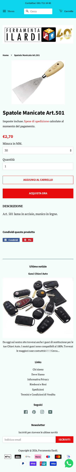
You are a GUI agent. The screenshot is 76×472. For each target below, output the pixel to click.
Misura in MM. (12, 143)
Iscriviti (64, 440)
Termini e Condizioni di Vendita (38, 394)
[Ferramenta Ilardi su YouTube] (50, 412)
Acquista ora (38, 193)
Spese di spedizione (36, 121)
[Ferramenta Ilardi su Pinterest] (34, 412)
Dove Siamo (38, 374)
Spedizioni (38, 389)
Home (6, 55)
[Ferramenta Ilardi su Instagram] (42, 412)
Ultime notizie (38, 267)
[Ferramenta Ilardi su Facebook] (26, 412)
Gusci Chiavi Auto (38, 274)
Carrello (68, 11)
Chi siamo (38, 369)
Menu (10, 11)
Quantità (9, 159)
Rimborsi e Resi (38, 384)
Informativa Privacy (38, 379)
